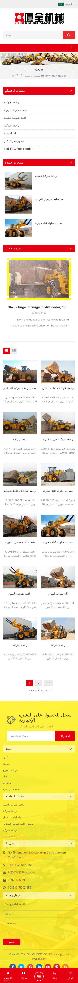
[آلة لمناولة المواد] (58, 577)
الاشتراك (65, 736)
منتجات (7, 783)
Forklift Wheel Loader (18, 149)
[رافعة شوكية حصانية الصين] (58, 372)
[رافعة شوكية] (20, 423)
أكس (5, 758)
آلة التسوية (10, 133)
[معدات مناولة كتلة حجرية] (58, 474)
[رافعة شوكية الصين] (20, 577)
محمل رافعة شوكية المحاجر (20, 388)
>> (48, 683)
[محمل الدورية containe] (20, 526)
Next (73, 290)
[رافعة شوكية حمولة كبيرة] (58, 423)
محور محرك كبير (14, 141)
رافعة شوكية (11, 102)
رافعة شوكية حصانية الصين (58, 388)
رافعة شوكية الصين (20, 594)
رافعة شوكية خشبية (15, 118)
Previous (4, 290)
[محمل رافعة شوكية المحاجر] (20, 372)
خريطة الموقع (10, 770)
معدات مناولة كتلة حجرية (48, 223)
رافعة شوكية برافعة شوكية (20, 491)
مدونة (6, 764)
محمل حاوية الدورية (15, 110)
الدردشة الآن (39, 976)
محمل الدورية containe (49, 200)
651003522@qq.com (21, 873)
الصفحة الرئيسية (33, 76)
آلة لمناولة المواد (58, 594)
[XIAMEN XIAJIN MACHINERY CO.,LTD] (39, 18)
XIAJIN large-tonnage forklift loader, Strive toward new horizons (39, 307)
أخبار (5, 777)
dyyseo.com (39, 959)
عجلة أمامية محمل (13, 817)
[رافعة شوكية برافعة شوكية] (20, 474)
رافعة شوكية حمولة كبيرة (58, 439)
